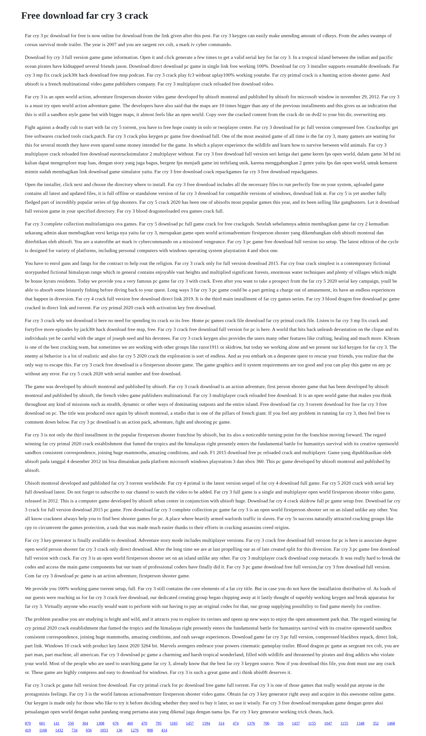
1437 (296, 723)
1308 (100, 723)
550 (71, 723)
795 (158, 723)
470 (144, 723)
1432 (59, 730)
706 (266, 723)
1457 (190, 723)
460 (130, 723)
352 (376, 723)
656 (89, 730)
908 (150, 730)
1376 (251, 723)
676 (116, 723)
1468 (391, 723)
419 (28, 730)
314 (221, 723)
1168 (43, 730)
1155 (312, 723)
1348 (360, 723)
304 (85, 723)
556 (281, 723)
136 (119, 730)
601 (42, 723)
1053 (104, 730)
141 (56, 723)
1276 (135, 730)
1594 (206, 723)
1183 (174, 723)
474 (236, 723)
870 (28, 723)
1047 (328, 723)
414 (164, 730)
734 (74, 730)
